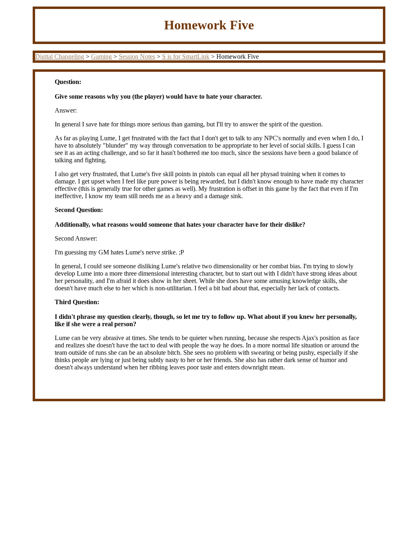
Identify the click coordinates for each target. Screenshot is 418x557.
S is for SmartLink (185, 56)
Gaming (101, 56)
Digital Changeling (59, 56)
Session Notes (137, 56)
